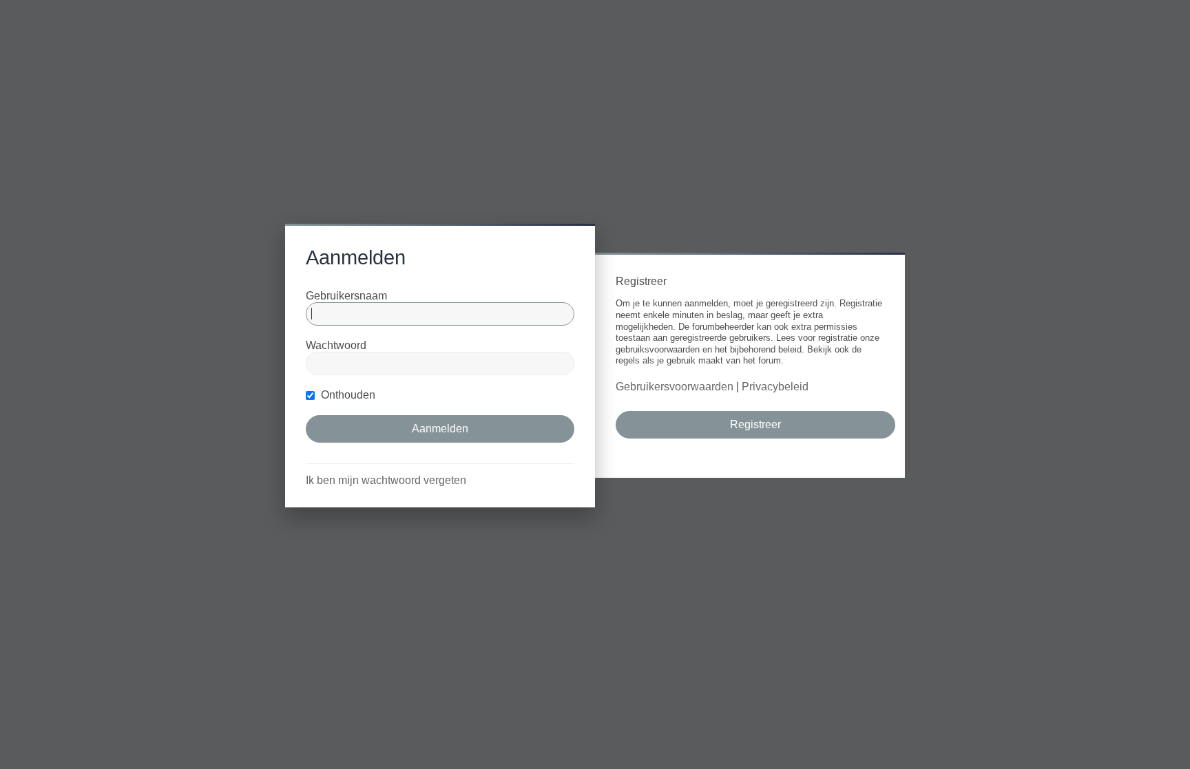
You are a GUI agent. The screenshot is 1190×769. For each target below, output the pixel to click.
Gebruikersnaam (346, 296)
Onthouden (346, 395)
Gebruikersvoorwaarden (674, 386)
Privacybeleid (775, 386)
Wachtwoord (336, 345)
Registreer (755, 424)
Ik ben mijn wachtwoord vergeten (386, 480)
